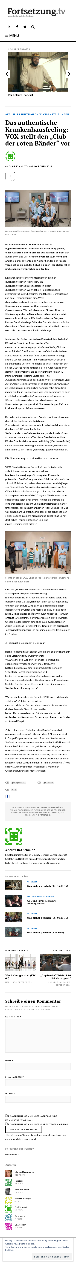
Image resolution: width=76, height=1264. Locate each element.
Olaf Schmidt (18, 166)
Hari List (10, 982)
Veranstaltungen (56, 115)
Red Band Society (38, 813)
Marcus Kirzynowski (24, 1172)
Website (10, 1093)
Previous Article (18, 950)
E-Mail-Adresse (14, 1077)
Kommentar (13, 1017)
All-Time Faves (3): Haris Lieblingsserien (42, 902)
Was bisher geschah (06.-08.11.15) (47, 917)
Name (9, 1061)
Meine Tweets (12, 1154)
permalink (45, 815)
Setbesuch (53, 813)
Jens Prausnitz (22, 1189)
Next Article (61, 950)
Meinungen (48, 897)
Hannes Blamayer (58, 982)
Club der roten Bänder (53, 810)
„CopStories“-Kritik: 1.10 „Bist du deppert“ (55, 977)
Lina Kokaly (20, 1224)
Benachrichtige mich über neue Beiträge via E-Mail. (38, 1124)
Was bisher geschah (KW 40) (20, 977)
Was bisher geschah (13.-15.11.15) (47, 886)
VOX (62, 813)
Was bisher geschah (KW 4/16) (45, 932)
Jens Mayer (20, 1216)
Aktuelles (12, 115)
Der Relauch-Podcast (20, 94)
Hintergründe (31, 115)
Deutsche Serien (19, 813)
